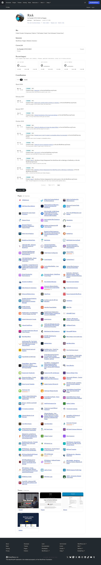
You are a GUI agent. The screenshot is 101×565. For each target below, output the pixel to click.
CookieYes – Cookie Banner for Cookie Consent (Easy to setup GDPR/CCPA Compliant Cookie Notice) (30, 267)
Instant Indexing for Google (29, 319)
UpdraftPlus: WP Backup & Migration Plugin (73, 416)
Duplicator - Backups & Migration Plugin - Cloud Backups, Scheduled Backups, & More (74, 275)
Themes (26, 546)
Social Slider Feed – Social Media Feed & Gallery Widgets (74, 397)
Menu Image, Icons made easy (74, 336)
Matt (79, 546)
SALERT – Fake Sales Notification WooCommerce (51, 378)
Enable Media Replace (72, 287)
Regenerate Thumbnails (28, 372)
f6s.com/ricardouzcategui (34, 22)
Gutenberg (69, 300)
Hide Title (68, 307)
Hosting (8, 548)
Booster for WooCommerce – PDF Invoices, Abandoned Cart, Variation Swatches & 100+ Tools (52, 233)
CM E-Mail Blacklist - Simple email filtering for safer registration (29, 259)
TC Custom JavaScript (28, 408)
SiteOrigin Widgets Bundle (51, 390)
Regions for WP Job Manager (51, 372)
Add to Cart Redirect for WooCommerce (72, 200)
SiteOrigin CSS (26, 389)
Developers (45, 548)
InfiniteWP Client (70, 313)
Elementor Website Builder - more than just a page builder (51, 287)
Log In (93, 7)
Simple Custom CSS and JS (51, 384)
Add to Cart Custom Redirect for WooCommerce (51, 200)
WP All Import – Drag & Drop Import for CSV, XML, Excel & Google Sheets (73, 443)
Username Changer (71, 423)
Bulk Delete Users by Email (73, 240)
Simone (65, 509)
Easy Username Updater (72, 281)
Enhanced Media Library (28, 294)
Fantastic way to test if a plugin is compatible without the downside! (50, 135)
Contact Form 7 (70, 259)
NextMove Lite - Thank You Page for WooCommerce (51, 350)
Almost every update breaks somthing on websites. (46, 102)
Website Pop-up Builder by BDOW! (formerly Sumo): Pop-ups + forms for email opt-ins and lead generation (29, 436)
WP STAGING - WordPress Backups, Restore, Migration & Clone (74, 462)
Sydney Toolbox (70, 403)
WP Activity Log (48, 443)
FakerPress (47, 294)
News (7, 546)
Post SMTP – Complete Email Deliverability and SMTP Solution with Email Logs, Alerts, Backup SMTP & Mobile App (52, 365)
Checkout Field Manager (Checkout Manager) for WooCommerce (28, 253)
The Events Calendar (71, 408)
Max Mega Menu (26, 336)
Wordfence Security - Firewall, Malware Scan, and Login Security (30, 443)
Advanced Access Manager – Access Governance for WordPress (51, 206)
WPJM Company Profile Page (73, 470)
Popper (43, 509)
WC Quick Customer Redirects (74, 429)
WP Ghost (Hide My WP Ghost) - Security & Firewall (29, 455)
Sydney (20, 530)
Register (88, 7)
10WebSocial (25, 200)
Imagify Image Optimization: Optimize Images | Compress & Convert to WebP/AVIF (52, 313)
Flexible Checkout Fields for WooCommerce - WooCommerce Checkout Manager (29, 300)
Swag (62, 550)
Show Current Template (28, 384)
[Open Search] (85, 2)
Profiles (8, 7)
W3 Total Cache (48, 429)
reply (32, 160)
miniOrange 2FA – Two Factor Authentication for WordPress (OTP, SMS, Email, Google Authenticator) (29, 343)
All (21, 79)
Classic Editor (70, 252)
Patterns (26, 550)
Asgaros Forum (26, 220)
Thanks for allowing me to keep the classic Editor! (46, 127)
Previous (43, 185)
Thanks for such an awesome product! (43, 144)
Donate (62, 548)
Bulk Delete (47, 240)
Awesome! (36, 90)
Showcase (26, 543)
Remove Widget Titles (72, 372)
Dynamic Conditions (27, 281)
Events (61, 546)
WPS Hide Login (48, 476)
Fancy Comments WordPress (73, 294)
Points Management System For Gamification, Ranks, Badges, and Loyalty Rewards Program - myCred (52, 356)
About (7, 543)
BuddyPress (69, 233)
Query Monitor (70, 365)
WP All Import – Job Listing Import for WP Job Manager (29, 449)
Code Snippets (48, 259)
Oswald (21, 509)
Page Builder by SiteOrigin (29, 356)
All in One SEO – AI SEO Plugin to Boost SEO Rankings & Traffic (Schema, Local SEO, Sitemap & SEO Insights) (51, 213)
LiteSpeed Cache (70, 325)
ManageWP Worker (71, 331)
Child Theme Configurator (51, 252)
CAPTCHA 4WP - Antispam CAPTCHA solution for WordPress (29, 246)
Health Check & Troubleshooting (26, 307)
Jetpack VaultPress (27, 325)
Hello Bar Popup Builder (50, 307)
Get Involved (63, 543)
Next (59, 185)
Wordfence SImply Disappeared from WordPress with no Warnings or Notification (53, 169)
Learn (43, 543)
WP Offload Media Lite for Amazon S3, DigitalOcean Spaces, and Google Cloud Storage (29, 462)
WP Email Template (71, 449)
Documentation (45, 546)
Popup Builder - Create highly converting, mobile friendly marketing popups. (74, 357)
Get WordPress (94, 2)
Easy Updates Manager (50, 281)
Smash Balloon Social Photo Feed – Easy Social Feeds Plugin (73, 391)
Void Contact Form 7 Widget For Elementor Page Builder (29, 429)
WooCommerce (70, 436)
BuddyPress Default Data (28, 240)
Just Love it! (37, 152)
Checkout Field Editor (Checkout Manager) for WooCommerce (50, 246)
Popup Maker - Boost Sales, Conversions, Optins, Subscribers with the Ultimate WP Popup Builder (29, 365)
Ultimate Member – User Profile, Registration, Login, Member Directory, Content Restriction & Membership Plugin (51, 416)
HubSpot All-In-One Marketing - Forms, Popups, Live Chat (30, 313)
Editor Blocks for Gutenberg (29, 287)
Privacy (8, 550)
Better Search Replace (28, 233)
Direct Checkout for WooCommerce (27, 275)
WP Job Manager (48, 454)
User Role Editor (48, 423)
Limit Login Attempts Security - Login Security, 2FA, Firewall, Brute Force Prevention (52, 325)
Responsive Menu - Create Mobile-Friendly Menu (29, 378)
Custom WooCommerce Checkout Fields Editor (72, 267)
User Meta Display (26, 423)
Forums (25, 79)
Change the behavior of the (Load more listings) (45, 115)
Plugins (25, 548)
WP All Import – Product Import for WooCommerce (52, 449)
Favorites (20, 190)
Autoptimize (69, 220)
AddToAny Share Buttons (28, 206)
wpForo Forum (48, 470)
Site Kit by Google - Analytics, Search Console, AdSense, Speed (73, 384)
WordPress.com (82, 543)
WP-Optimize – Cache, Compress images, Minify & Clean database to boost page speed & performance (30, 470)
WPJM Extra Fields (26, 476)
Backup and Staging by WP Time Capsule (51, 226)
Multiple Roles (48, 343)
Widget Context (48, 436)
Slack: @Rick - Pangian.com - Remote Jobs (53, 22)
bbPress (68, 226)
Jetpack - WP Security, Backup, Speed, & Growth (72, 319)
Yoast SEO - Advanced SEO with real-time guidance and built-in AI (29, 483)
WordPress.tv (46, 550)
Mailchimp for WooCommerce (51, 331)
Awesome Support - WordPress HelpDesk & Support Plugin (28, 226)
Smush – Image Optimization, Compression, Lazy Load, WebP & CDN (29, 397)
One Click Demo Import (72, 350)
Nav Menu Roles (70, 343)
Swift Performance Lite (50, 403)
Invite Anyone (47, 319)
